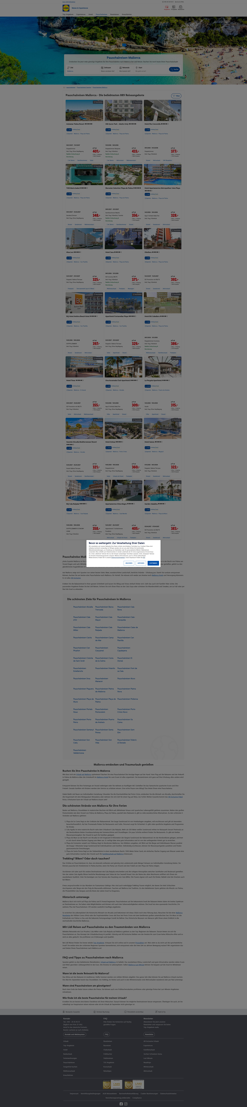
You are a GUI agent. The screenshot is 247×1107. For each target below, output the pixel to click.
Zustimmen (153, 563)
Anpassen (141, 563)
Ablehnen (129, 563)
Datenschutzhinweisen (118, 557)
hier (144, 557)
